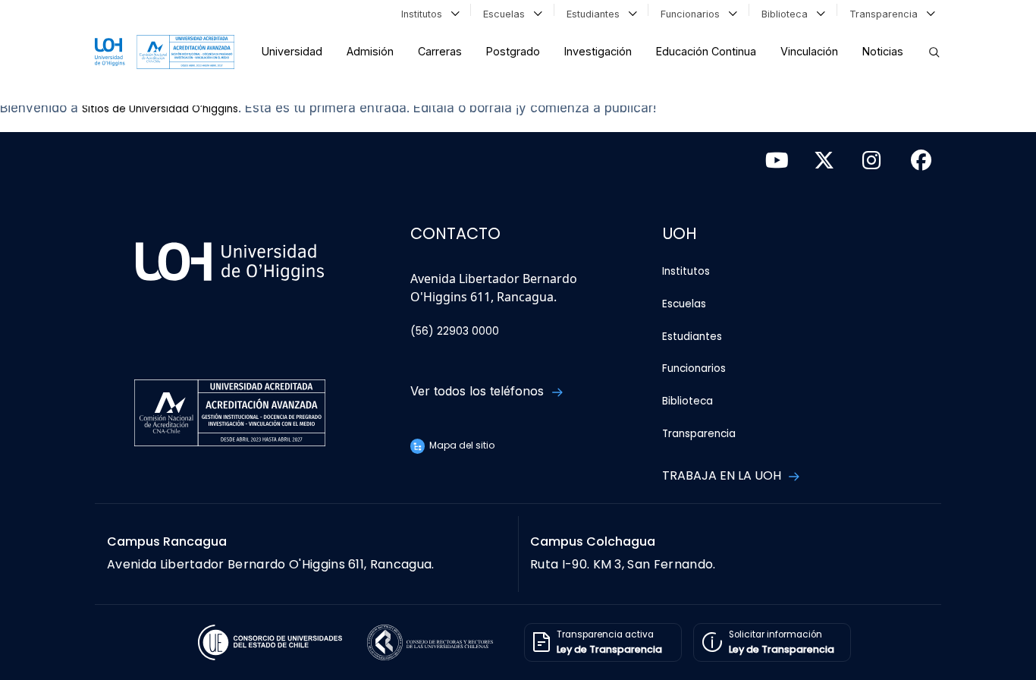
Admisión (370, 51)
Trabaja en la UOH (723, 475)
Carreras (440, 51)
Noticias (882, 51)
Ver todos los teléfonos (479, 390)
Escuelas (507, 14)
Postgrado (513, 51)
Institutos (424, 14)
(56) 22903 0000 (454, 331)
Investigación (598, 51)
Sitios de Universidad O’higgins (160, 109)
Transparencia (886, 14)
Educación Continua (706, 51)
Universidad (292, 51)
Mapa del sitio (460, 445)
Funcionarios (693, 14)
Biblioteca (787, 14)
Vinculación (809, 51)
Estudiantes (596, 14)
